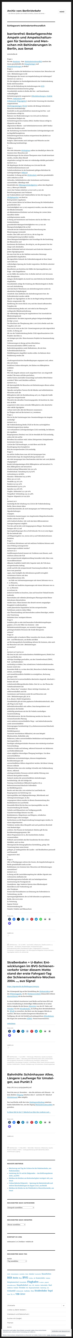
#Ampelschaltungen (14, 66)
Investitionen (11, 1062)
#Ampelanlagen (30, 64)
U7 (14, 1294)
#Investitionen (12, 996)
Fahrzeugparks (11, 1060)
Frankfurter (20, 1060)
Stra (32, 1291)
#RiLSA (24, 173)
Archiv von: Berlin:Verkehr (24, 10)
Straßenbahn (11, 1058)
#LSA (25, 106)
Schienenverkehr (49, 1062)
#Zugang (20, 1095)
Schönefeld (11, 1291)
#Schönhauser (12, 1097)
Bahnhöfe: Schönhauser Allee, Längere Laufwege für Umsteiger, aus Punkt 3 (30, 1078)
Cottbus (31, 1278)
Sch (48, 1287)
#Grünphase (25, 150)
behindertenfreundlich (14, 948)
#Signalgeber (21, 101)
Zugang (17, 1151)
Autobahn (22, 1274)
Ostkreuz (10, 1288)
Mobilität (37, 1285)
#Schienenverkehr (34, 994)
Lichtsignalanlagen (20, 950)
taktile (17, 952)
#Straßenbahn (25, 1009)
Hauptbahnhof (22, 1285)
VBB (17, 1294)
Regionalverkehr (34, 1288)
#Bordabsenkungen (39, 96)
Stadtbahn (27, 1291)
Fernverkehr (22, 1282)
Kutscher (25, 1062)
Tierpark (23, 1064)
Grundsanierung (28, 1060)
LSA (27, 950)
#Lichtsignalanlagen (14, 106)
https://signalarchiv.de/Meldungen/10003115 (23, 986)
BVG (43, 1058)
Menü (62, 12)
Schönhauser (11, 1151)
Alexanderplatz (15, 1274)
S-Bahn (14, 1149)
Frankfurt (41, 1282)
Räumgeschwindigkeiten (36, 950)
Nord (50, 1285)
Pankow (16, 1288)
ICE (33, 1285)
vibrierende (25, 952)
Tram (8, 1294)
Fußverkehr (45, 948)
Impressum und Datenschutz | (18, 1314)
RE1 (27, 1287)
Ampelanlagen (26, 946)
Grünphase (10, 950)
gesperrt (47, 1282)
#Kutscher (32, 1006)
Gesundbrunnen (11, 1285)
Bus (20, 1278)
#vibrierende (11, 101)
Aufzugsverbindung (29, 1149)
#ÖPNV (29, 1018)
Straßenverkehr (46, 944)
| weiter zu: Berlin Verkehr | (16, 1310)
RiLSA (46, 950)
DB (34, 1278)
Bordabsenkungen (26, 948)
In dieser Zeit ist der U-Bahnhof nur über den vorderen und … (29, 1112)
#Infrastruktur (45, 991)
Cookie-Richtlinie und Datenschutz (56, 1335)
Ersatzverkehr (40, 1278)
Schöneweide (19, 1291)
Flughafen (33, 1281)
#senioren (16, 61)
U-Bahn (17, 1058)
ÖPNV (38, 1062)
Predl (42, 1062)
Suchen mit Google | (14, 1318)
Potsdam (22, 1288)
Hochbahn (37, 1060)
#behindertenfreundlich (33, 61)
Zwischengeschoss (49, 1064)
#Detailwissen (49, 1016)
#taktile (49, 96)
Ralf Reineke (13, 944)
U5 (11, 1294)
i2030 (30, 1285)
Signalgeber (10, 952)
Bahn (26, 1274)
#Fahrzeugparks (16, 994)
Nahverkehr (44, 1285)
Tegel (50, 1291)
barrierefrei (30, 944)
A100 (8, 1274)
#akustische (17, 98)
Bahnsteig (25, 1058)
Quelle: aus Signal (47, 1056)
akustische (18, 946)
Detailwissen (49, 1058)
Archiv (9, 1259)
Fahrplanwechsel (13, 1282)
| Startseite (11, 1305)
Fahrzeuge (30, 1056)
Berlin (15, 1278)
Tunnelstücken (39, 1064)
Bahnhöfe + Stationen (34, 1148)
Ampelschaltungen (36, 946)
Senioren (51, 950)
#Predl (12, 1011)
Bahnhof (31, 1274)
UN (20, 952)
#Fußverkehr (32, 175)
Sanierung (43, 1288)
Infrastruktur (37, 944)
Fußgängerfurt (37, 948)
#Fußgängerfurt (13, 197)
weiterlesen (11, 1023)
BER (9, 1277)
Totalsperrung (30, 1064)
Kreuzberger (19, 1062)
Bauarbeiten (46, 1274)
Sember (9, 1064)
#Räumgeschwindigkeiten (28, 185)
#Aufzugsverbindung (36, 1102)
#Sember (10, 1009)
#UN (42, 86)
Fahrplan (48, 1278)
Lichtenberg (32, 1062)
